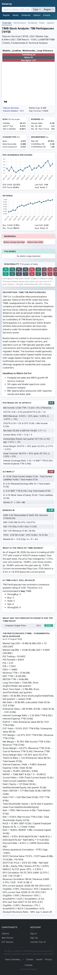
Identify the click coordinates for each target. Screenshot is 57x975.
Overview (6, 23)
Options (36, 15)
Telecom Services (11, 108)
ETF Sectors (7, 942)
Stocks (16, 15)
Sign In (33, 933)
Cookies (28, 965)
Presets (46, 15)
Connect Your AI (38, 942)
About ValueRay (12, 959)
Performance (19, 23)
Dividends (25, 15)
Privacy (48, 959)
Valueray (7, 3)
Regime (6, 15)
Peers (42, 23)
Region (48, 9)
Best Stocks (7, 938)
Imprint (39, 959)
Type (36, 9)
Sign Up (34, 938)
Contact (30, 959)
